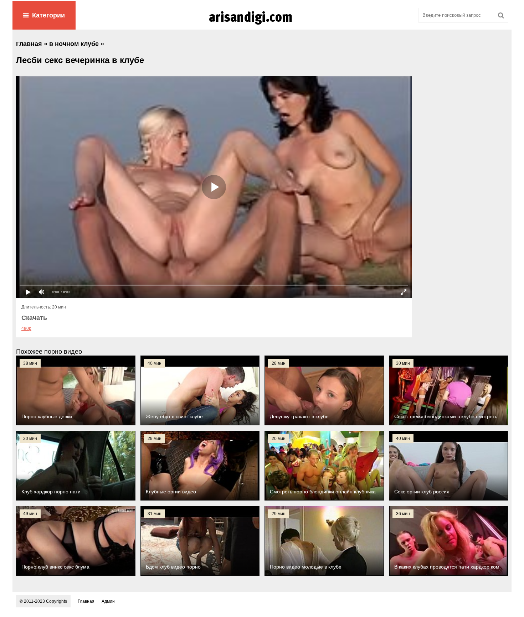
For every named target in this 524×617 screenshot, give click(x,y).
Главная (86, 601)
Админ (108, 601)
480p (26, 328)
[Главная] (262, 24)
